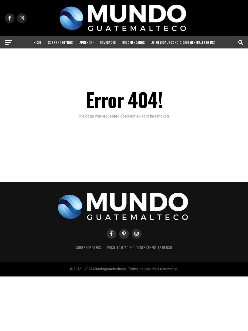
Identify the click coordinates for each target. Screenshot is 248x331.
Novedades (108, 42)
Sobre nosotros (60, 42)
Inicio (36, 42)
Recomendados (133, 42)
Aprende (85, 42)
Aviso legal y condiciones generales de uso (183, 42)
